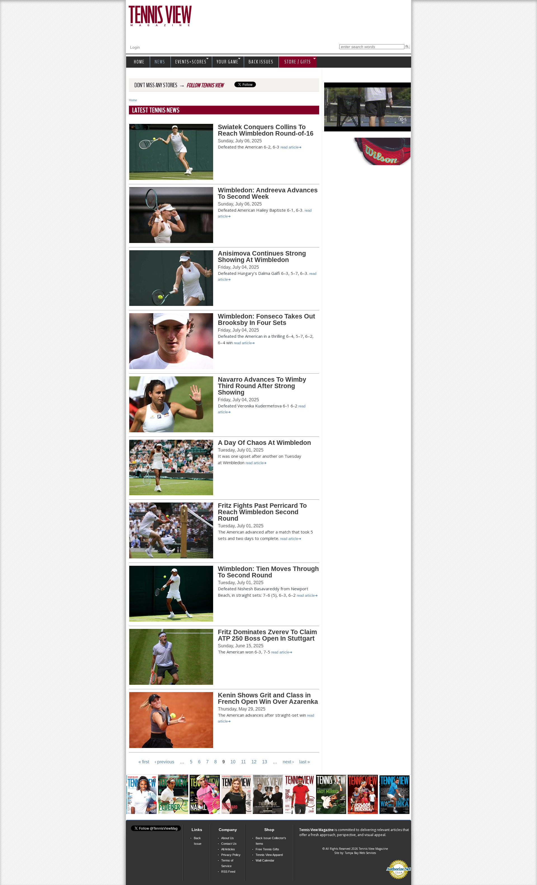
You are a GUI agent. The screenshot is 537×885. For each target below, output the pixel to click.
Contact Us (229, 843)
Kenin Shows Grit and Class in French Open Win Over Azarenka (268, 698)
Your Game (226, 62)
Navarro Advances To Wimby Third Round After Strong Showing (262, 386)
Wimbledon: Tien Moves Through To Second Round (268, 572)
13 (264, 761)
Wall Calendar (265, 860)
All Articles (228, 849)
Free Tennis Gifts (267, 849)
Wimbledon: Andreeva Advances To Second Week (268, 193)
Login (135, 47)
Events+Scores (190, 62)
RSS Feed (228, 871)
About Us (227, 838)
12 (253, 761)
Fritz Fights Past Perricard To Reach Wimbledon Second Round (262, 512)
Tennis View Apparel (269, 854)
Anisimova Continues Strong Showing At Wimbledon (262, 256)
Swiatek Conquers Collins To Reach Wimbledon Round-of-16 (266, 130)
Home (133, 100)
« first (143, 761)
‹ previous (164, 761)
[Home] (160, 16)
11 (243, 761)
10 (232, 761)
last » (304, 761)
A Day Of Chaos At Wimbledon (264, 442)
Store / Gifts (295, 62)
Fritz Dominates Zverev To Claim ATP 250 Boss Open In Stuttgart (267, 635)
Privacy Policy (231, 854)
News (160, 62)
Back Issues (261, 62)
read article (289, 147)
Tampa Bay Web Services (360, 853)
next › (288, 761)
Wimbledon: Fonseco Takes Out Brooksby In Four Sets (266, 319)
